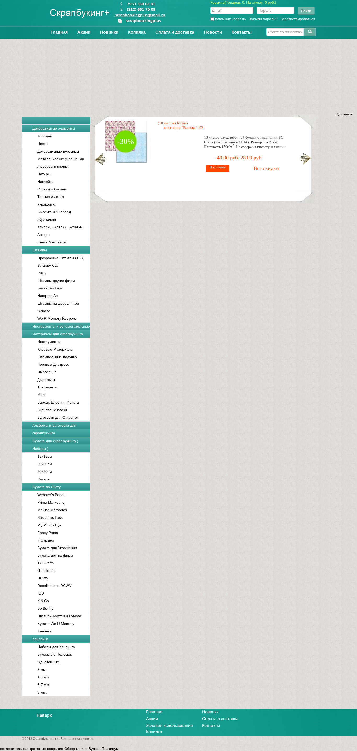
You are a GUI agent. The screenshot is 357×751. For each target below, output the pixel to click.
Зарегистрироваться (297, 19)
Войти (306, 10)
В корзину (218, 167)
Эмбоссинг (46, 372)
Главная (59, 32)
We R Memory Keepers (56, 318)
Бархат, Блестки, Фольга (58, 402)
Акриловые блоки (52, 410)
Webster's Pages (51, 495)
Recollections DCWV (54, 586)
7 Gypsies (45, 540)
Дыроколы (46, 379)
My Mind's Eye (49, 525)
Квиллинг (40, 639)
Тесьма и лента (50, 197)
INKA (41, 273)
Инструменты (48, 342)
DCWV (42, 578)
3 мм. (42, 669)
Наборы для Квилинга (56, 647)
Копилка (137, 32)
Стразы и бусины (52, 189)
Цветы (42, 144)
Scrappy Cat (47, 265)
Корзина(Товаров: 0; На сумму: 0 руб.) (243, 2)
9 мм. (42, 692)
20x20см (44, 464)
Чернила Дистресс (53, 364)
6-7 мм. (43, 685)
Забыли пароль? (263, 19)
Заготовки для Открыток (57, 417)
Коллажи (44, 136)
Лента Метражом (52, 242)
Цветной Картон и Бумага (59, 616)
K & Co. (43, 601)
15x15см (44, 456)
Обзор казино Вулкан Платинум (91, 749)
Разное (43, 479)
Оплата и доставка (174, 32)
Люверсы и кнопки (53, 166)
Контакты (242, 32)
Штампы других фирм (56, 280)
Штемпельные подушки (57, 357)
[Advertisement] (178, 75)
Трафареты (47, 387)
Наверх (44, 715)
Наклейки (45, 181)
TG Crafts (45, 563)
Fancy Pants (47, 533)
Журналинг (46, 219)
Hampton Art (47, 296)
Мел (41, 395)
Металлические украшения (60, 159)
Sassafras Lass (50, 288)
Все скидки (266, 168)
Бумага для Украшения (57, 548)
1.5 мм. (43, 677)
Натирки (44, 174)
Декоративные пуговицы (58, 151)
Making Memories (52, 510)
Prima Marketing (51, 502)
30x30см (44, 471)
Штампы (39, 250)
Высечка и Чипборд (54, 212)
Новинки (109, 32)
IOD (40, 593)
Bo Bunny (45, 608)
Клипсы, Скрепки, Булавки (59, 227)
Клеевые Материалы (55, 349)
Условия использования (169, 725)
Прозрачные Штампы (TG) (60, 258)
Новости (213, 32)
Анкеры (43, 234)
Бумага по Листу (46, 487)
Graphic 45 (46, 570)
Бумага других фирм (55, 555)
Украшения (46, 204)
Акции (83, 32)
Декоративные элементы (53, 128)
